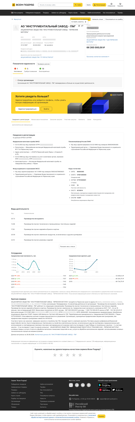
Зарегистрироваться (27, 109)
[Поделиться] (82, 26)
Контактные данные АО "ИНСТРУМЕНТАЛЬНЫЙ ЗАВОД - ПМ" (56, 334)
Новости (43, 398)
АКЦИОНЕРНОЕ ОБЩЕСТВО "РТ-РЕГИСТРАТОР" (37, 57)
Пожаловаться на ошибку (114, 19)
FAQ (41, 393)
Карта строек (15, 395)
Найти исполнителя (46, 384)
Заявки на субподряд (18, 393)
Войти (89, 5)
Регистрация (100, 5)
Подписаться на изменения (80, 19)
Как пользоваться (46, 390)
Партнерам (44, 404)
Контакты (43, 407)
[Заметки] (79, 26)
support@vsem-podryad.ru (108, 399)
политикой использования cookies (67, 417)
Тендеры (14, 390)
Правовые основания (47, 401)
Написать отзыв (97, 19)
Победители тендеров (18, 384)
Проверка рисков (44, 64)
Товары (13, 407)
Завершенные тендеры (19, 387)
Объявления (15, 404)
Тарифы (42, 387)
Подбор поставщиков (18, 398)
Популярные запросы (47, 395)
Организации (15, 401)
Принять (101, 416)
